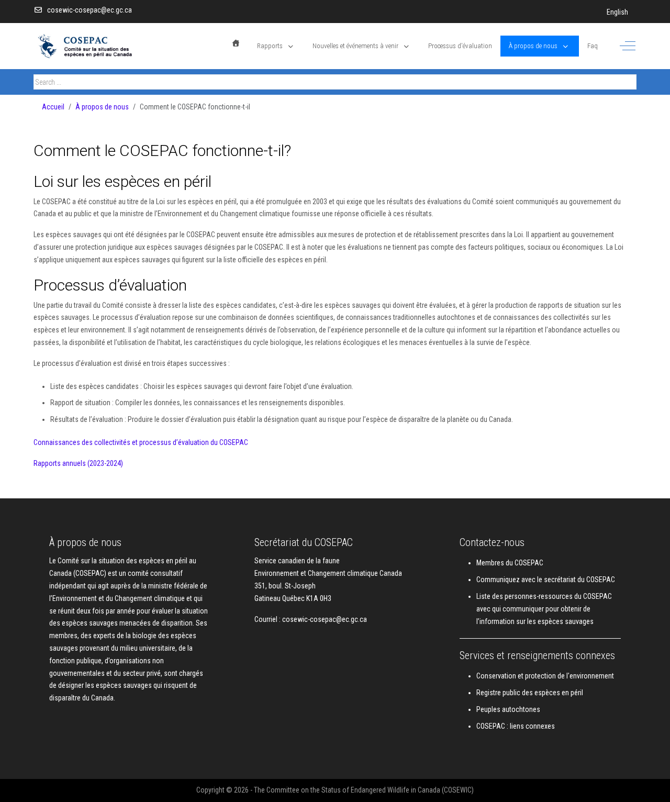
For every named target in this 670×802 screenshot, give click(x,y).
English (617, 12)
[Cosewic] (99, 46)
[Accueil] (236, 43)
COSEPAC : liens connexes (515, 726)
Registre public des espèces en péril (529, 692)
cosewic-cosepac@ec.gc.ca (89, 10)
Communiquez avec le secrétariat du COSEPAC (545, 579)
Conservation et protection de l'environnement (545, 676)
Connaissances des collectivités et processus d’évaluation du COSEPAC (141, 442)
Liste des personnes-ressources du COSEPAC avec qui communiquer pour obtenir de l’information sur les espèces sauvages (544, 609)
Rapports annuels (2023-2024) (78, 463)
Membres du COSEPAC (509, 563)
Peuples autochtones (508, 709)
